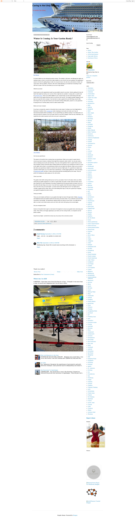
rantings (90, 326)
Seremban (90, 351)
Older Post (80, 272)
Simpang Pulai (92, 359)
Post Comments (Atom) (47, 274)
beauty (90, 115)
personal (90, 313)
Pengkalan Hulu (92, 311)
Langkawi (91, 262)
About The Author (93, 52)
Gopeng (90, 203)
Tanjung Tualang (92, 387)
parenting (90, 303)
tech (89, 389)
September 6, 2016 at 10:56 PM (51, 243)
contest (90, 151)
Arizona (90, 100)
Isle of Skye (91, 235)
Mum (89, 284)
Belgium (90, 117)
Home (58, 272)
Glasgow (90, 199)
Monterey (90, 280)
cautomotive (91, 143)
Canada (90, 140)
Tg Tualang (91, 397)
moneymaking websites (92, 277)
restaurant (91, 332)
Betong (90, 121)
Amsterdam (91, 94)
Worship (90, 414)
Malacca (90, 271)
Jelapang (90, 241)
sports (89, 366)
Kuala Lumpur (92, 256)
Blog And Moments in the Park (50, 355)
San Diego (90, 340)
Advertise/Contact (93, 54)
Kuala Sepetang (92, 258)
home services (92, 226)
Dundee (90, 164)
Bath (89, 111)
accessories (91, 90)
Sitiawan (90, 362)
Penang (90, 309)
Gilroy (89, 195)
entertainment (92, 170)
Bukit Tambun (92, 132)
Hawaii (90, 212)
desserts (90, 157)
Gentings (90, 187)
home (89, 220)
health (90, 214)
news (89, 290)
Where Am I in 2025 (40, 279)
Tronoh (90, 404)
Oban (89, 294)
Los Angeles (91, 268)
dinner (90, 161)
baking (90, 107)
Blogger (75, 515)
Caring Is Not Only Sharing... (46, 5)
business (90, 134)
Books (89, 128)
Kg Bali (90, 248)
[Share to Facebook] (54, 221)
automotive (91, 103)
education (90, 168)
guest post (91, 206)
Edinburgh (91, 166)
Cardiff (90, 142)
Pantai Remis (91, 301)
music (89, 286)
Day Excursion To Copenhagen (49, 370)
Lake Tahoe (91, 260)
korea (89, 252)
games (89, 184)
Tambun (90, 385)
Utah (89, 406)
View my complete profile (91, 76)
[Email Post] (48, 221)
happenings (91, 208)
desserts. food (92, 159)
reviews (90, 336)
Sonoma (90, 364)
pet (89, 315)
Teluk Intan (91, 393)
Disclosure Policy (93, 58)
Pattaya (90, 307)
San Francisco (92, 341)
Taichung (90, 378)
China (89, 147)
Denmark (90, 155)
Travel (90, 401)
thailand (90, 399)
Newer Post (37, 272)
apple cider (91, 96)
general (40, 223)
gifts (89, 193)
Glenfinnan (91, 201)
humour (90, 231)
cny (89, 149)
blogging (90, 126)
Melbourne (91, 273)
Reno (89, 330)
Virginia (90, 408)
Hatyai (90, 210)
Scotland (90, 347)
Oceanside (91, 296)
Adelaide (90, 92)
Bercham (90, 119)
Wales (89, 410)
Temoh (90, 395)
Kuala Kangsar (92, 254)
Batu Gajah (91, 113)
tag (89, 376)
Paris (89, 305)
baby (89, 105)
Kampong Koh (92, 247)
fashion (90, 176)
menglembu (91, 275)
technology (91, 391)
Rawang (90, 328)
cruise (89, 153)
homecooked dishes (93, 227)
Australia (90, 101)
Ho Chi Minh (91, 218)
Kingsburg (91, 250)
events (90, 172)
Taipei (89, 380)
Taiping (90, 382)
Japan (89, 239)
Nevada (90, 288)
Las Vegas (90, 264)
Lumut (90, 269)
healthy (90, 216)
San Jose (90, 343)
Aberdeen (90, 88)
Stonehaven (91, 374)
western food (91, 412)
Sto (89, 372)
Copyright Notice (93, 56)
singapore (90, 361)
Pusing (90, 324)
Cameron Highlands (93, 138)
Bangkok (90, 109)
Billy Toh (39, 243)
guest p (90, 205)
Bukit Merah (91, 130)
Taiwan (90, 383)
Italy (89, 237)
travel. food (91, 403)
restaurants (91, 334)
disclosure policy (93, 163)
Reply (38, 238)
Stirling (90, 370)
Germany (90, 189)
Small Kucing (41, 234)
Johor (89, 243)
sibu (89, 357)
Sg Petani (90, 353)
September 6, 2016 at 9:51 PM (53, 234)
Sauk (89, 345)
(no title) (43, 363)
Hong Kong (91, 229)
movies (90, 282)
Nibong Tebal (91, 292)
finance (90, 178)
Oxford (90, 298)
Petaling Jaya (92, 317)
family (90, 174)
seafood (90, 349)
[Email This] (50, 221)
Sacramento (91, 338)
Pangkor (90, 299)
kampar (90, 245)
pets (89, 319)
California (90, 136)
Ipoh (89, 233)
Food (89, 180)
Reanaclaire (91, 70)
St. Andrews (91, 368)
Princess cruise (92, 322)
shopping (90, 355)
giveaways (91, 197)
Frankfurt (90, 182)
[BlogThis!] (52, 221)
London (90, 266)
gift (89, 191)
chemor (90, 145)
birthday (90, 124)
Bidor (89, 122)
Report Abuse (90, 418)
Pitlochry (90, 320)
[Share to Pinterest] (56, 221)
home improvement (93, 224)
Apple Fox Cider (92, 98)
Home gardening (46, 223)
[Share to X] (53, 221)
